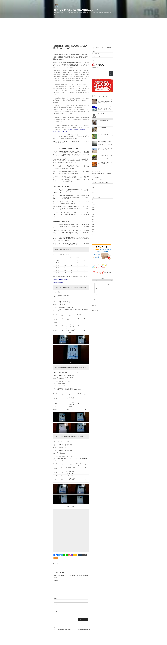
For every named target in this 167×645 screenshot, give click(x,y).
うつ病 (93, 187)
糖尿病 (93, 224)
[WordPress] (84, 555)
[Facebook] (55, 555)
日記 (106, 149)
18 (96, 288)
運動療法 (93, 229)
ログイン (93, 303)
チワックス (107, 135)
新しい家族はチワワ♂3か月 (103, 120)
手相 (106, 102)
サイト (55, 611)
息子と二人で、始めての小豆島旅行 (105, 148)
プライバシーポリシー (96, 56)
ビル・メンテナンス (109, 109)
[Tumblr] (80, 555)
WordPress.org (95, 310)
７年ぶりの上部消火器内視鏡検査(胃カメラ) (101, 182)
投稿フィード (94, 305)
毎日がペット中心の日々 (103, 134)
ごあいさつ (94, 51)
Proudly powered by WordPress (60, 641)
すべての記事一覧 (95, 53)
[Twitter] (60, 555)
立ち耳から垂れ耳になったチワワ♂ (105, 127)
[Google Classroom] (75, 555)
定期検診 (93, 211)
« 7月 (96, 294)
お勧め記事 (94, 190)
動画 (93, 207)
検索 (110, 73)
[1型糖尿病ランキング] (98, 66)
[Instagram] (70, 555)
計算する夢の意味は (96, 177)
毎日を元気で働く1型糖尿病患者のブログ (76, 10)
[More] (55, 558)
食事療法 (93, 231)
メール (56, 604)
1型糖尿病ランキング (96, 67)
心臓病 (93, 214)
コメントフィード (95, 307)
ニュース (56, 563)
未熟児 (93, 221)
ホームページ (94, 202)
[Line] (65, 555)
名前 (55, 598)
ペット (111, 135)
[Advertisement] (83, 28)
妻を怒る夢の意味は (102, 113)
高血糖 (93, 234)
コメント (56, 580)
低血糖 (93, 204)
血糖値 (93, 226)
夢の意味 (107, 158)
